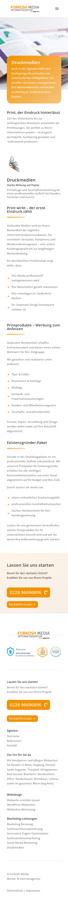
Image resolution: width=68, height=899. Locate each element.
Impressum (33, 890)
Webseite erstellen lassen (23, 800)
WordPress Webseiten (21, 804)
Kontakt (12, 745)
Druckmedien (15, 847)
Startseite (13, 736)
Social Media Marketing (22, 842)
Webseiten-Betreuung (21, 809)
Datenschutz (15, 890)
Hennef (50, 765)
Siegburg (38, 765)
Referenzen (14, 741)
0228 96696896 (25, 592)
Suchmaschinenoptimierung (25, 829)
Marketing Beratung (20, 824)
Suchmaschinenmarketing (23, 838)
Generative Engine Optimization (27, 833)
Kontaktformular (20, 604)
